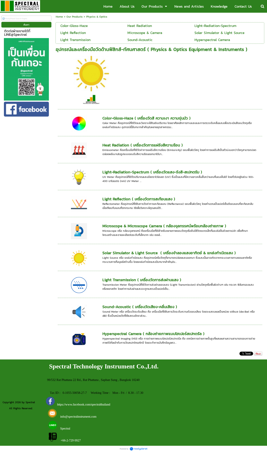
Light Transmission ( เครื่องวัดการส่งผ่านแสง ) (141, 280)
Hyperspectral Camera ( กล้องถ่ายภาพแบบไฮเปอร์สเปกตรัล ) (153, 334)
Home (59, 17)
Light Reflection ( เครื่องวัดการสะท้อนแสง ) (138, 199)
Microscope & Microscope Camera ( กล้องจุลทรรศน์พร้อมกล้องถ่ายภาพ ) (164, 226)
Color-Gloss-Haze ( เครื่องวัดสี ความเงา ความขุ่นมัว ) (146, 118)
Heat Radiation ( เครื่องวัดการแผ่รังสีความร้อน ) (142, 145)
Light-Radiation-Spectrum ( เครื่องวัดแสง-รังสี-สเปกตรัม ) (152, 172)
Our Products (74, 17)
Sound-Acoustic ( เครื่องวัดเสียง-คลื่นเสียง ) (139, 307)
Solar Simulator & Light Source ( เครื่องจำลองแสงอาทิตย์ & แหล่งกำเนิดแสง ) (169, 253)
